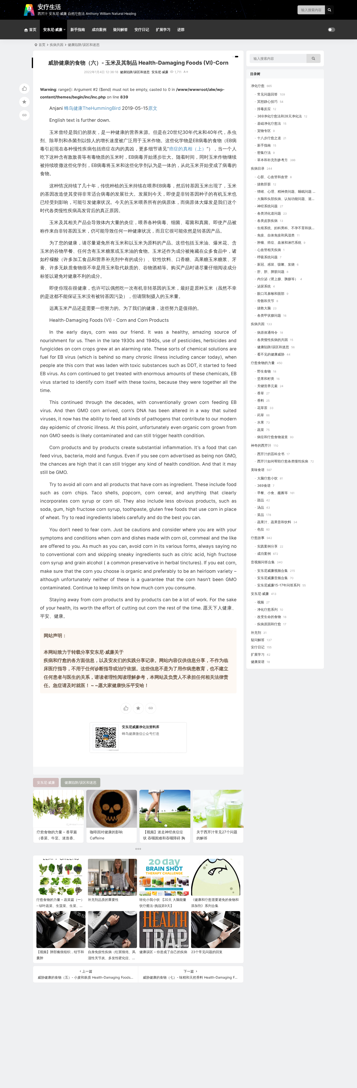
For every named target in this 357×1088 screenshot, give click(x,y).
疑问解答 (120, 29)
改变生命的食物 (269, 617)
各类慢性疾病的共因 (272, 340)
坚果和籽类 (265, 378)
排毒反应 (264, 109)
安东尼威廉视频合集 (272, 570)
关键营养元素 (267, 386)
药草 (260, 415)
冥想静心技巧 (267, 101)
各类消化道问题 (269, 213)
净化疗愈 (257, 86)
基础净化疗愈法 (269, 123)
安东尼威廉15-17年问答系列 (278, 585)
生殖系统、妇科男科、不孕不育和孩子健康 (289, 228)
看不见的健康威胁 (270, 354)
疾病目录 (257, 168)
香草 (260, 393)
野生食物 (264, 371)
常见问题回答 (267, 94)
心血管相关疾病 (269, 250)
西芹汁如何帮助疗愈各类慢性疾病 (282, 461)
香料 (260, 400)
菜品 (260, 515)
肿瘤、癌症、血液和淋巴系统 (279, 242)
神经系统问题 (267, 206)
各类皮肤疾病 (267, 220)
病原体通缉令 (267, 332)
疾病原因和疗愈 (269, 624)
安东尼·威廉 (52, 29)
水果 (260, 422)
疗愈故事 (257, 538)
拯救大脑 (264, 308)
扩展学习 (163, 29)
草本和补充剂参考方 (272, 160)
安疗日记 (142, 29)
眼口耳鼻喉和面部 (270, 293)
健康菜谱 (257, 662)
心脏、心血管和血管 (272, 177)
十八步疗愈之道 (269, 138)
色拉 (260, 529)
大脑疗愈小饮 (267, 478)
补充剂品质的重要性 (103, 899)
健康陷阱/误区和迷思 (84, 45)
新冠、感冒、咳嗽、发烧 (276, 264)
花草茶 (262, 408)
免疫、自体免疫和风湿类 (276, 235)
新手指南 (77, 29)
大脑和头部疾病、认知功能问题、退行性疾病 (291, 199)
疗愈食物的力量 (263, 363)
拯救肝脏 (264, 184)
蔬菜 (260, 429)
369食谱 (264, 485)
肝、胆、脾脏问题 (270, 272)
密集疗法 (264, 152)
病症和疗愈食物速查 (272, 437)
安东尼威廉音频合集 (272, 578)
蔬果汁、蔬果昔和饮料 (274, 522)
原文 (152, 108)
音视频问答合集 (263, 562)
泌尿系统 (264, 286)
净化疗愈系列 (267, 609)
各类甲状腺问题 (269, 315)
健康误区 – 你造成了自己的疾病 (163, 952)
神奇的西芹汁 (261, 445)
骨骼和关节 (265, 301)
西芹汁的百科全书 (270, 454)
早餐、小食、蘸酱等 (272, 493)
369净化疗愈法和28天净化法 (279, 116)
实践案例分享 (267, 546)
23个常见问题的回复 (206, 952)
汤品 (260, 507)
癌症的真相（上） (187, 149)
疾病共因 (56, 45)
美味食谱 (257, 470)
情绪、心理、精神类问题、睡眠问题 (284, 191)
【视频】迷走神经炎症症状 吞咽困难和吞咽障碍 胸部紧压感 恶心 (164, 838)
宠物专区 (264, 131)
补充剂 (256, 632)
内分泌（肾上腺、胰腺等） (277, 279)
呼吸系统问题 (267, 257)
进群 (181, 29)
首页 (42, 45)
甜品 (260, 500)
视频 (260, 602)
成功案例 (99, 29)
